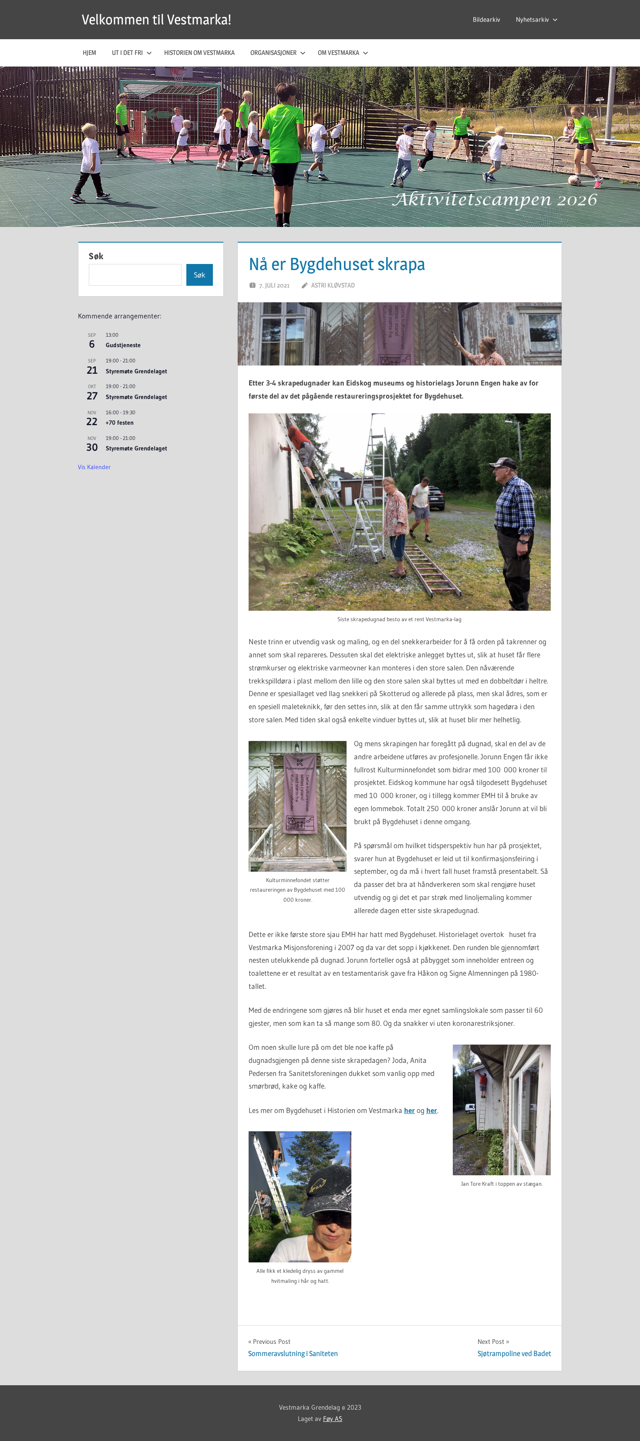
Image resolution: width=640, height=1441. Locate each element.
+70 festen (120, 422)
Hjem (89, 52)
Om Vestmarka (338, 52)
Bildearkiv (486, 19)
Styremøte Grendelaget (136, 371)
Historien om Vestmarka (199, 52)
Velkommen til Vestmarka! (156, 19)
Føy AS (332, 1418)
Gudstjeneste (123, 345)
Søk (96, 256)
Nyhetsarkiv (532, 19)
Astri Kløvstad (333, 285)
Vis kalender (94, 467)
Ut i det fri (127, 52)
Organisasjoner (273, 52)
